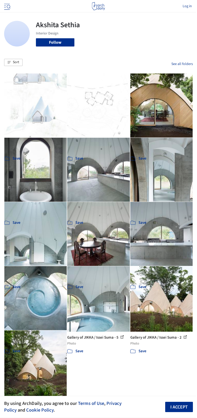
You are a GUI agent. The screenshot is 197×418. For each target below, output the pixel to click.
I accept (179, 407)
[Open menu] (6, 6)
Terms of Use (91, 403)
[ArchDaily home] (98, 6)
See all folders (182, 64)
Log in (187, 6)
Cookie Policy (40, 410)
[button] (13, 62)
